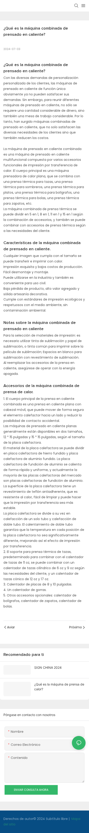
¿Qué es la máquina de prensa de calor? (59, 686)
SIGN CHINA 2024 (48, 667)
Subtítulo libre (57, 818)
